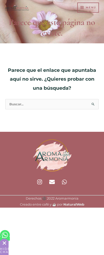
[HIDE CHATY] (4, 243)
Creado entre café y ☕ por (52, 204)
